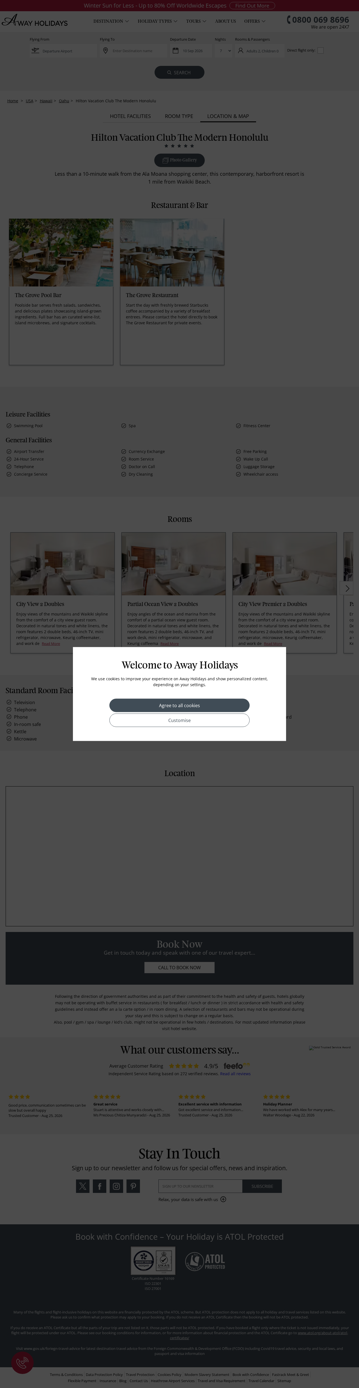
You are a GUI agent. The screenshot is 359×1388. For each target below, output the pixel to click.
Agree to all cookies (179, 705)
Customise (179, 720)
